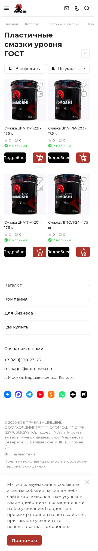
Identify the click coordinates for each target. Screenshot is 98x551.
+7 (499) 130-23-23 (22, 359)
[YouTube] (40, 394)
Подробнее (15, 157)
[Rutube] (84, 394)
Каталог (13, 285)
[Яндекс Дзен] (73, 394)
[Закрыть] (87, 482)
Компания (16, 299)
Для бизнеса (18, 313)
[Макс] (18, 394)
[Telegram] (29, 394)
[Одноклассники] (51, 394)
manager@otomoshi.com (29, 368)
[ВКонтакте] (7, 394)
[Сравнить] (40, 94)
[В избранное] (40, 85)
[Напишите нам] (66, 8)
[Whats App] (62, 394)
